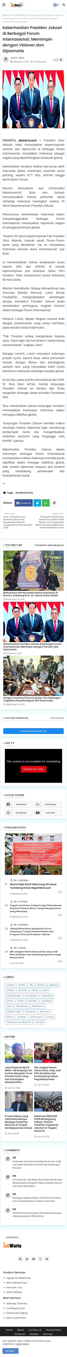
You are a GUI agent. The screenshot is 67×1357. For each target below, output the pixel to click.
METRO (10, 1001)
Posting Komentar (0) (33, 731)
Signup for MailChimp (19, 1278)
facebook (21, 804)
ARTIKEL (21, 985)
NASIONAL (32, 1001)
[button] (63, 5)
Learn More (22, 1344)
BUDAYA (41, 985)
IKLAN (44, 990)
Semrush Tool (14, 1287)
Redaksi (34, 1334)
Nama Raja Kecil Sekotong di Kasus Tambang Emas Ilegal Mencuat (33, 886)
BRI (31, 985)
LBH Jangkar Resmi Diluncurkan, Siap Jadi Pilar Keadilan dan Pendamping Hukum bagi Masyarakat (35, 954)
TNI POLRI (39, 1022)
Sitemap (48, 1334)
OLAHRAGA (46, 1001)
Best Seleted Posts (17, 1282)
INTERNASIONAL (21, 15)
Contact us (35, 1330)
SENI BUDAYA (37, 1017)
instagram (21, 812)
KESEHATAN (47, 995)
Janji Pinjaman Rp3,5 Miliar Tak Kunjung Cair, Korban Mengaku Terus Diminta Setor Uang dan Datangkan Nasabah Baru (19, 1075)
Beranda (7, 15)
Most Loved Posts (16, 1317)
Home (9, 1330)
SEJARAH (22, 1017)
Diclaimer (20, 1334)
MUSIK (20, 1001)
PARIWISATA (38, 1006)
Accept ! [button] (10, 1350)
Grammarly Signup (17, 1313)
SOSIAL (50, 1017)
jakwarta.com (28, 140)
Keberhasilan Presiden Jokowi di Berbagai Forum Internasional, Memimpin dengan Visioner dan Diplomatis (32, 647)
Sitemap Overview (17, 1303)
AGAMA (10, 985)
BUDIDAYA (54, 985)
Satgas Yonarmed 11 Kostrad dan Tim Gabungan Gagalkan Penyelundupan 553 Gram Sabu (32, 699)
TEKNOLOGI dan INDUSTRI (19, 1022)
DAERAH (10, 990)
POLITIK (10, 1017)
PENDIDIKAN (30, 1011)
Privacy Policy (53, 1330)
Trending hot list (16, 1308)
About (20, 1330)
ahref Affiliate (14, 1292)
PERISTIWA (45, 1011)
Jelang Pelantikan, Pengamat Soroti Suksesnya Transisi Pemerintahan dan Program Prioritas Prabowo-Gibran (32, 931)
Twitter (37, 502)
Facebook (25, 503)
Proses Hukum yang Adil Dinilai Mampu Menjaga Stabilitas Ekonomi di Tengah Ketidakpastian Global (18, 1122)
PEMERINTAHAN (14, 1011)
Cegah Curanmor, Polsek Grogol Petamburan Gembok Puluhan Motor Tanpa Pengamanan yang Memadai (36, 908)
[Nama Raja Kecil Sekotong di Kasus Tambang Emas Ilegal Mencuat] (33, 854)
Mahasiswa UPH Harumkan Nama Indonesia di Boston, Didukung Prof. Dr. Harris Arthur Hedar (30, 594)
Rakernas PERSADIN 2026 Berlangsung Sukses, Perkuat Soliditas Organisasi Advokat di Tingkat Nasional (46, 1123)
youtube (50, 812)
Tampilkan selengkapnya (49, 545)
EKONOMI (23, 990)
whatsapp (50, 804)
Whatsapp (46, 502)
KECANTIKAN (31, 995)
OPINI (9, 1006)
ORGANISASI (22, 1006)
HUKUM (34, 990)
